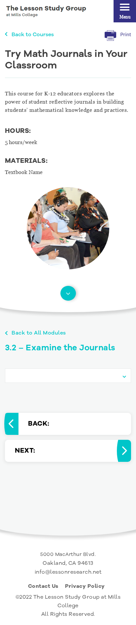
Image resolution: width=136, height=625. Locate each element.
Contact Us (43, 587)
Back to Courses (33, 34)
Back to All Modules (39, 333)
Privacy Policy (85, 587)
